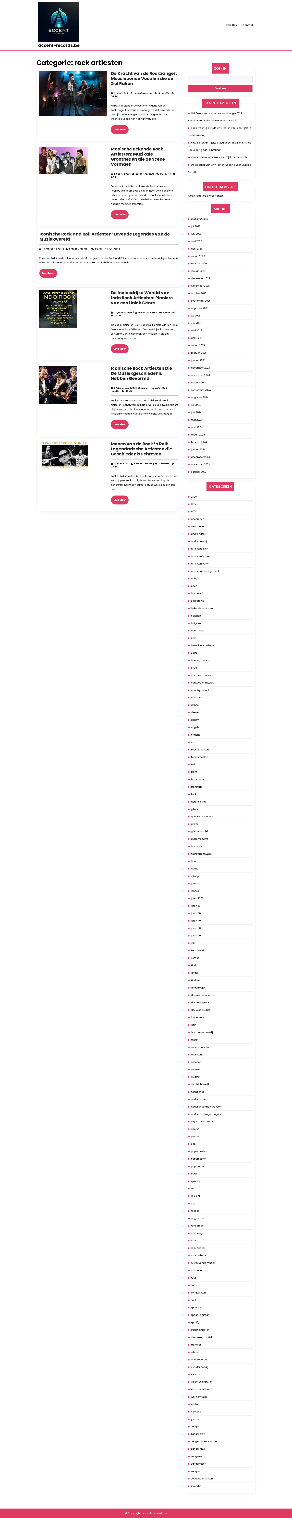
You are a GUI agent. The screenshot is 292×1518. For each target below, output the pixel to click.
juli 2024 (196, 405)
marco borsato (200, 1047)
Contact (248, 25)
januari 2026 (198, 271)
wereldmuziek (199, 1396)
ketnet (195, 958)
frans (194, 772)
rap (193, 1203)
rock (193, 1240)
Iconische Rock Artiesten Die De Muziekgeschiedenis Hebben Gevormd (141, 373)
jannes (195, 891)
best (193, 638)
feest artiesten (200, 749)
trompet (196, 1344)
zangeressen (198, 1463)
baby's (195, 578)
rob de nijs (197, 1233)
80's (193, 504)
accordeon (197, 519)
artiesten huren (200, 563)
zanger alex (198, 1434)
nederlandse (198, 1099)
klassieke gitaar (200, 1002)
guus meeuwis (199, 839)
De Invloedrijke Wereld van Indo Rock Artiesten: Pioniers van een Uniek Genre (142, 298)
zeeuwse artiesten (202, 1478)
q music (196, 1181)
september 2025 (201, 300)
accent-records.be (59, 45)
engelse (195, 734)
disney (195, 720)
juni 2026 (196, 234)
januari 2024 (198, 449)
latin (193, 1025)
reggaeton (197, 1218)
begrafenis (197, 601)
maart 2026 (198, 256)
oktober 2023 (198, 472)
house (194, 868)
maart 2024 (198, 434)
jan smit (196, 883)
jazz (193, 943)
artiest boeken (199, 548)
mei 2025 (196, 330)
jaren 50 (196, 906)
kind (193, 965)
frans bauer (198, 779)
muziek (195, 1077)
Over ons (231, 25)
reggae (195, 1211)
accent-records (143, 93)
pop (193, 1144)
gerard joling (198, 801)
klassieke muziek (201, 1010)
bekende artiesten (202, 608)
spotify (195, 1322)
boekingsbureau (200, 660)
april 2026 (196, 248)
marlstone (197, 1054)
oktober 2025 (198, 293)
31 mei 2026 (121, 93)
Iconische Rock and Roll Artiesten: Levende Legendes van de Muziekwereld (104, 236)
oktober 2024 (199, 382)
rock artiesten (199, 1255)
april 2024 (197, 427)
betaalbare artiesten (203, 645)
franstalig (196, 787)
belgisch (196, 615)
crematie (196, 697)
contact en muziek (202, 682)
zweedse (196, 1486)
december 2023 (200, 457)
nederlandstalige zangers (206, 1114)
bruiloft (195, 667)
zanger (195, 1426)
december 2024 (200, 367)
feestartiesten (199, 757)
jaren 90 (196, 935)
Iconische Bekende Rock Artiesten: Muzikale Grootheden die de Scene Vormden (138, 156)
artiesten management (205, 571)
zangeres (196, 1456)
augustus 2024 (200, 397)
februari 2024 (199, 442)
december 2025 (200, 278)
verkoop (196, 1374)
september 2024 (201, 390)
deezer (195, 712)
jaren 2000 (197, 898)
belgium (196, 623)
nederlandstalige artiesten (206, 1106)
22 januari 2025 (123, 312)
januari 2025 (198, 360)
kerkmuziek (197, 950)
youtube (196, 1419)
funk (193, 794)
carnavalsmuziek (201, 675)
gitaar (194, 809)
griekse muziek (200, 831)
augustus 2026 (200, 219)
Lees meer (121, 131)
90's (193, 511)
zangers (195, 1471)
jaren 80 (196, 928)
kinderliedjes (198, 987)
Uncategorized (199, 1359)
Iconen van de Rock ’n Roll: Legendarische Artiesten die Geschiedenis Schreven (141, 449)
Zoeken (220, 68)
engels (195, 727)
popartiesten (198, 1158)
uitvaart (195, 1352)
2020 (194, 496)
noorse (195, 1129)
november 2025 (200, 286)
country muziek (200, 690)
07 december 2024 (125, 388)
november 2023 (200, 464)
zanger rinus (198, 1449)
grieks (194, 824)
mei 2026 (196, 241)
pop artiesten (199, 1151)
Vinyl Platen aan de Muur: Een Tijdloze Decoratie (219, 157)
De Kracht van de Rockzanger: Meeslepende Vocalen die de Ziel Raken (144, 78)
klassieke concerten (203, 995)
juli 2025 (195, 315)
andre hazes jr (199, 541)
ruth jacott (197, 1270)
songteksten (198, 1292)
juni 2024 (196, 412)
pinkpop (195, 1136)
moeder (196, 1062)
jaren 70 (196, 920)
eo (192, 742)
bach (194, 586)
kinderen (196, 980)
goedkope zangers (202, 816)
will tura (195, 1404)
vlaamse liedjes (200, 1389)
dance (195, 705)
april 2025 (196, 338)
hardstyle (196, 846)
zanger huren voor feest (205, 1441)
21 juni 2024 (121, 463)
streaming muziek (201, 1337)
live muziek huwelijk (202, 1032)
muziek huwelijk (200, 1084)
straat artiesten (200, 1330)
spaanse (196, 1307)
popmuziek (197, 1166)
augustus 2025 (199, 308)
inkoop (195, 876)
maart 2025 (198, 345)
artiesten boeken (201, 556)
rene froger (197, 1225)
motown (196, 1069)
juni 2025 (196, 323)
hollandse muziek (201, 853)
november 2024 (200, 375)
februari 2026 (199, 263)
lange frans (197, 1017)
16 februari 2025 (52, 248)
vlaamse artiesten (202, 1382)
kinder (194, 972)
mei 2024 (196, 419)
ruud (194, 1277)
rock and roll (198, 1248)
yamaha (196, 1411)
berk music (197, 630)
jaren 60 (196, 913)
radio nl (195, 1196)
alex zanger (198, 526)
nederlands (197, 1091)
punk (194, 1173)
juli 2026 (196, 226)
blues (194, 653)
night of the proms (202, 1121)
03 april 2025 (122, 173)
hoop (194, 861)
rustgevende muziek (203, 1263)
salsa (194, 1285)
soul (193, 1300)
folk (193, 764)
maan (194, 1039)
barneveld (197, 593)
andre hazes (198, 534)
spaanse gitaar (200, 1315)
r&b (193, 1188)
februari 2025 (199, 353)
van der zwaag (199, 1367)
